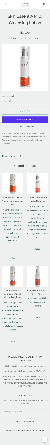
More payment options (25, 126)
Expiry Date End (8, 96)
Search (18, 422)
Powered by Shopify (38, 430)
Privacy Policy (29, 422)
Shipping (14, 38)
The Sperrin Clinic (23, 430)
